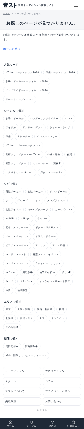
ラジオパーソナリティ (48, 263)
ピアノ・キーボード (17, 245)
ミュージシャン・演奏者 (47, 163)
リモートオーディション (20, 99)
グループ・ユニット (28, 200)
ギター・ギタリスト (46, 227)
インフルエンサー (47, 136)
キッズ (9, 281)
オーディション (15, 371)
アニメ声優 (58, 245)
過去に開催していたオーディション (26, 355)
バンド (69, 118)
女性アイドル (13, 209)
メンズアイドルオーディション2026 (27, 90)
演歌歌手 (27, 272)
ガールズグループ (38, 209)
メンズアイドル (56, 200)
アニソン (40, 245)
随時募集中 (31, 346)
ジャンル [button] (31, 426)
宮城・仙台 (26, 318)
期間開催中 (12, 346)
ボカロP (66, 272)
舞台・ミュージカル (51, 172)
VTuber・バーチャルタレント (23, 145)
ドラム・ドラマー (45, 236)
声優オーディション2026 (60, 72)
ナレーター (23, 136)
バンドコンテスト (16, 254)
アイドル (11, 127)
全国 (42, 318)
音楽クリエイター (16, 163)
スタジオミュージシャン (20, 172)
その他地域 (12, 327)
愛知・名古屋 (44, 309)
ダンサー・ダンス (32, 127)
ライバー (42, 218)
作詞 (69, 154)
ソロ (8, 200)
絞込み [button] (52, 426)
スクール (10, 381)
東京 (8, 309)
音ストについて (15, 391)
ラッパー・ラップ (60, 127)
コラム (49, 381)
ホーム (10, 426)
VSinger (26, 218)
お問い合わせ (53, 401)
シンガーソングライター (44, 118)
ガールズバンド (64, 209)
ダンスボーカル (59, 191)
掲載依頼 (10, 401)
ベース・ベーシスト (17, 236)
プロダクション (55, 371)
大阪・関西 (23, 309)
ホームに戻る (12, 48)
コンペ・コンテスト (17, 263)
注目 (8, 290)
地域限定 (22, 290)
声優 (8, 136)
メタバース (26, 281)
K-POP (10, 218)
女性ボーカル (35, 191)
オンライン (57, 318)
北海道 (9, 318)
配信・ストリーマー (17, 227)
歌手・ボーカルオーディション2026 (27, 81)
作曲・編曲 (53, 154)
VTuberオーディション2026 (22, 72)
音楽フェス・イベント (45, 254)
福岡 (61, 309)
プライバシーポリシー (59, 391)
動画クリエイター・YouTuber (23, 154)
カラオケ (11, 272)
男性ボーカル (13, 191)
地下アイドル (47, 272)
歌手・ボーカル (15, 118)
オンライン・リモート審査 (54, 281)
